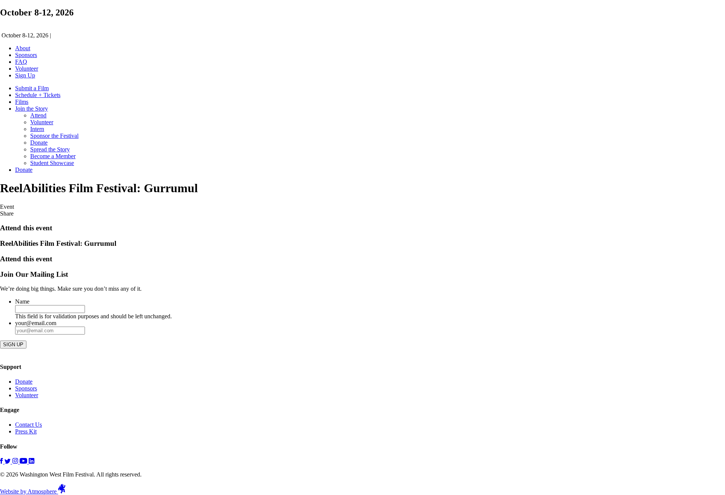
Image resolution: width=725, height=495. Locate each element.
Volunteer (26, 68)
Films (21, 102)
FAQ (21, 62)
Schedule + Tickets (37, 95)
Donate (39, 142)
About (22, 48)
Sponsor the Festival (54, 136)
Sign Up (25, 75)
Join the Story (31, 108)
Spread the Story (50, 149)
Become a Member (53, 156)
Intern (37, 129)
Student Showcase (52, 163)
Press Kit (26, 431)
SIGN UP (13, 344)
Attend (38, 115)
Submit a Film (32, 88)
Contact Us (28, 424)
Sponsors (26, 55)
